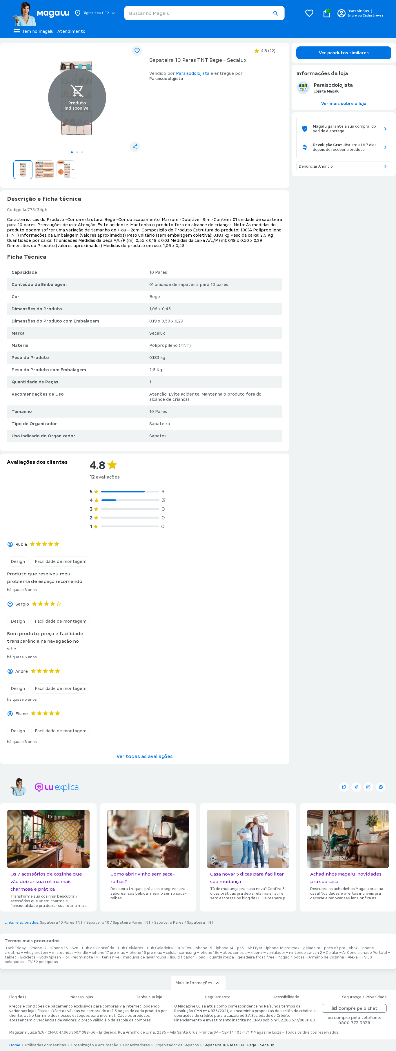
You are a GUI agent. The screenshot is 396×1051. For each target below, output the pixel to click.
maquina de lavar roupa (144, 957)
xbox (353, 948)
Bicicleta (28, 957)
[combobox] (204, 13)
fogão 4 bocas (291, 957)
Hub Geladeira (160, 948)
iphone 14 (224, 948)
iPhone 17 (38, 948)
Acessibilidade (286, 997)
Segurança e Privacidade (364, 997)
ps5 (240, 948)
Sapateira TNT (200, 922)
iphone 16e (209, 953)
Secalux (157, 333)
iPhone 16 (59, 948)
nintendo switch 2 (305, 953)
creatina (12, 953)
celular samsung (181, 953)
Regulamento (217, 997)
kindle (82, 953)
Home (14, 1045)
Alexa (353, 957)
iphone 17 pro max (108, 953)
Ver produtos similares (344, 52)
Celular (332, 953)
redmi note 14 (85, 957)
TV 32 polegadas (43, 962)
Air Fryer (255, 948)
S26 (75, 948)
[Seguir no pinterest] (381, 787)
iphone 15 (203, 948)
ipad (202, 957)
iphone (368, 948)
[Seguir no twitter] (344, 787)
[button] (275, 13)
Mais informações (193, 983)
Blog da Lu (18, 997)
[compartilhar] (135, 147)
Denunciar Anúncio (316, 166)
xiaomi (256, 953)
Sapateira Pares (169, 922)
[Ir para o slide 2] (77, 152)
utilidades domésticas (45, 1045)
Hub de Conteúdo (98, 948)
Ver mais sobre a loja (343, 103)
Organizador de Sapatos (177, 1045)
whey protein (36, 953)
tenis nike (110, 957)
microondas (63, 953)
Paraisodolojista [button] (192, 73)
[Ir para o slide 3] (82, 152)
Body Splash (50, 957)
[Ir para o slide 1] (72, 152)
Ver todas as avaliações (145, 756)
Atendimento (71, 31)
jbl (67, 957)
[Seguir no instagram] (368, 787)
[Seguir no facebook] (356, 787)
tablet (11, 957)
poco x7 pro (334, 948)
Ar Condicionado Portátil (364, 953)
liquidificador (182, 957)
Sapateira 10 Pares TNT (61, 922)
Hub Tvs (184, 948)
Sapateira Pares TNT (132, 922)
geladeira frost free (256, 957)
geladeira (311, 948)
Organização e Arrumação (94, 1045)
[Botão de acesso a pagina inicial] (40, 13)
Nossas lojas (81, 997)
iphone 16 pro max (282, 948)
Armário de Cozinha (326, 957)
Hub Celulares (130, 948)
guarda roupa (221, 957)
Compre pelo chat (357, 1008)
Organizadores (136, 1045)
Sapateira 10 (97, 922)
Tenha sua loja (149, 997)
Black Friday (15, 948)
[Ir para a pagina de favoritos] (309, 13)
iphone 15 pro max (145, 953)
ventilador (275, 953)
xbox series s (235, 953)
